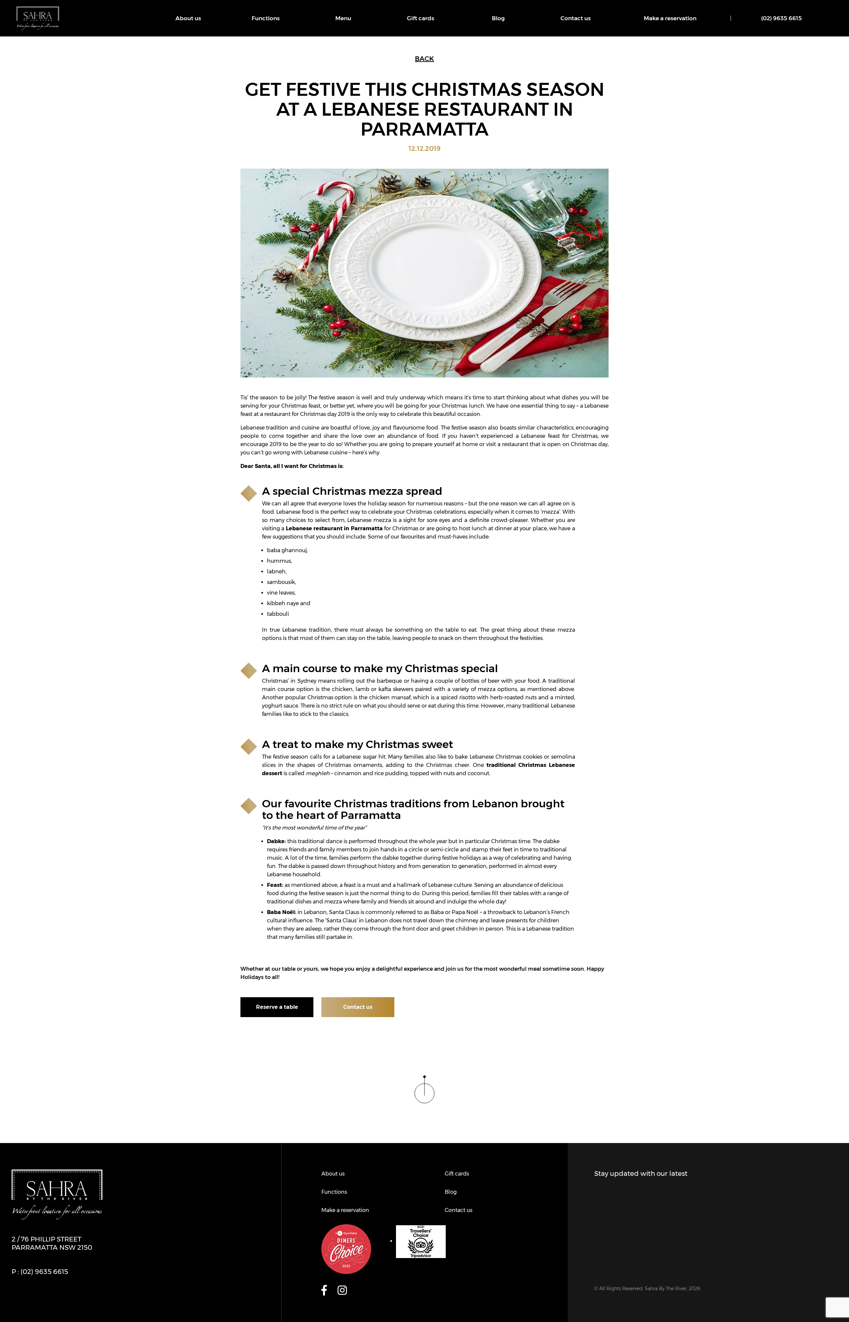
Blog (498, 18)
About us (188, 18)
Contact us (575, 18)
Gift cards (420, 18)
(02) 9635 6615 (781, 18)
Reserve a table (277, 1007)
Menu (343, 18)
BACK (424, 59)
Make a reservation (670, 18)
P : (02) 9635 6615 (40, 1272)
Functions (266, 18)
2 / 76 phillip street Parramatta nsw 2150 (52, 1243)
